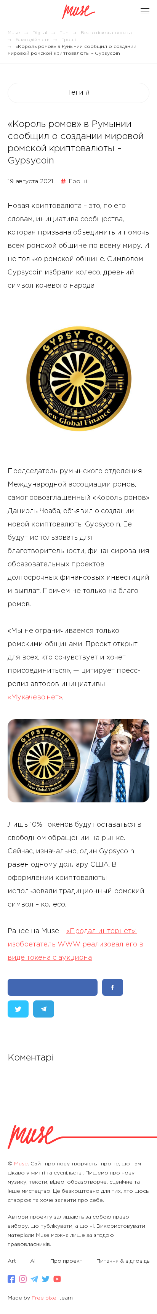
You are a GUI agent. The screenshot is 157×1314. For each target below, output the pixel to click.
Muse (14, 33)
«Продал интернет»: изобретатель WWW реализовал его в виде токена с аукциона (75, 944)
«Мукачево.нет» (35, 697)
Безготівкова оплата (106, 33)
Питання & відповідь (122, 1261)
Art (12, 1261)
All (33, 1261)
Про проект (66, 1261)
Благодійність (32, 40)
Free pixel (45, 1298)
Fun (64, 33)
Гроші (68, 40)
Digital (39, 33)
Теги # (78, 93)
